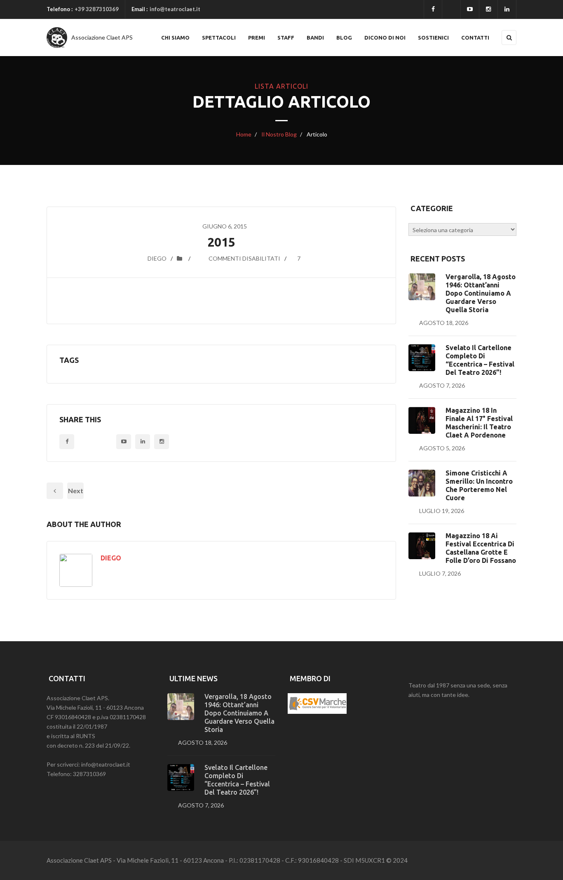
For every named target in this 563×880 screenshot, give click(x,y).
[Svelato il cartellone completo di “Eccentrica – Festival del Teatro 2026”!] (421, 357)
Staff (285, 37)
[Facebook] (433, 9)
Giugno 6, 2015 (224, 226)
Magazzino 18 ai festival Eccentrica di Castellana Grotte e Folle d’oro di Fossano (481, 548)
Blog (344, 37)
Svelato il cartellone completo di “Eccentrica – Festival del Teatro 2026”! (480, 360)
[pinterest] (488, 9)
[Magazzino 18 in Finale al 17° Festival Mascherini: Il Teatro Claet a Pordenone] (421, 420)
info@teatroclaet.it (175, 9)
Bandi (315, 37)
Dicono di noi (385, 37)
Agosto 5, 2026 (442, 448)
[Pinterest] (161, 441)
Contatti (475, 37)
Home (243, 134)
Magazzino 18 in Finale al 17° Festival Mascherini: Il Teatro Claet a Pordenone (479, 423)
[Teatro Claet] (57, 37)
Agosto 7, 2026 (442, 385)
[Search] (509, 37)
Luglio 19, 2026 (441, 510)
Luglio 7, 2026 (440, 573)
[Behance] (142, 441)
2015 (221, 242)
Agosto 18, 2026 (443, 322)
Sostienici (433, 37)
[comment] (199, 258)
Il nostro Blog (278, 134)
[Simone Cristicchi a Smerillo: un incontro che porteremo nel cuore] (421, 483)
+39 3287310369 (97, 9)
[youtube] (470, 9)
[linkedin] (507, 9)
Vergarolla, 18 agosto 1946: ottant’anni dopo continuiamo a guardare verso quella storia (481, 293)
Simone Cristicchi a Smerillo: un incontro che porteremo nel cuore (479, 485)
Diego (157, 258)
